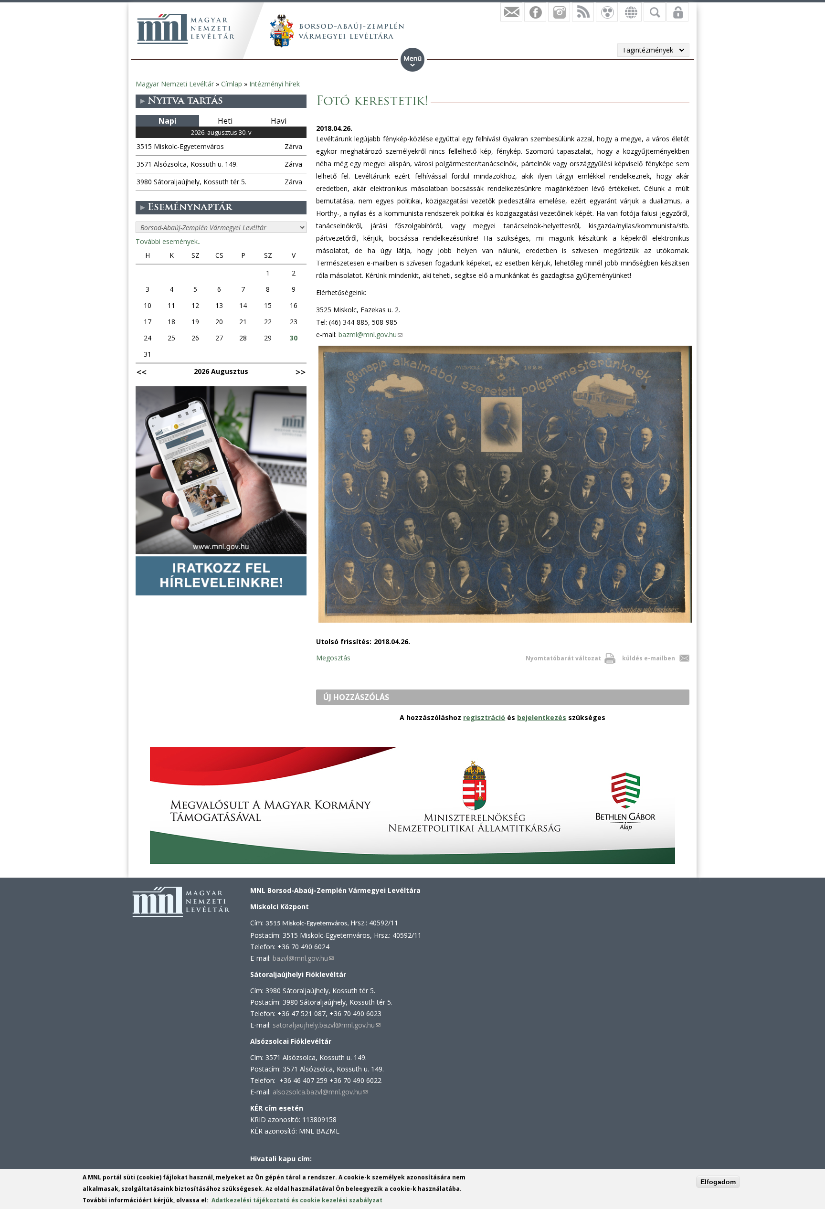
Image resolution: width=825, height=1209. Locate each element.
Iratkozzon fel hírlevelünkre (511, 11)
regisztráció (484, 717)
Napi (168, 121)
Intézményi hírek (274, 83)
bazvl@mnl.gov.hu (303, 958)
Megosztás (333, 657)
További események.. (168, 241)
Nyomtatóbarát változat (563, 658)
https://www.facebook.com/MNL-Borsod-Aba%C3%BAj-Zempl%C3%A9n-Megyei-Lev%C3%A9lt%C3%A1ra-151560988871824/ (535, 11)
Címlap (231, 83)
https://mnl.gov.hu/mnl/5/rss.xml (583, 11)
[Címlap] (186, 28)
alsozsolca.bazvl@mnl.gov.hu (320, 1091)
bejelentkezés (541, 717)
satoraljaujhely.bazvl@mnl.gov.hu (327, 1024)
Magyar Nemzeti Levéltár (175, 83)
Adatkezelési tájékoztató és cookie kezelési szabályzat (297, 1200)
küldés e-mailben (648, 658)
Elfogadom (718, 1182)
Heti (225, 121)
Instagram (559, 11)
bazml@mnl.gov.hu (370, 334)
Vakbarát (607, 11)
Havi (278, 121)
